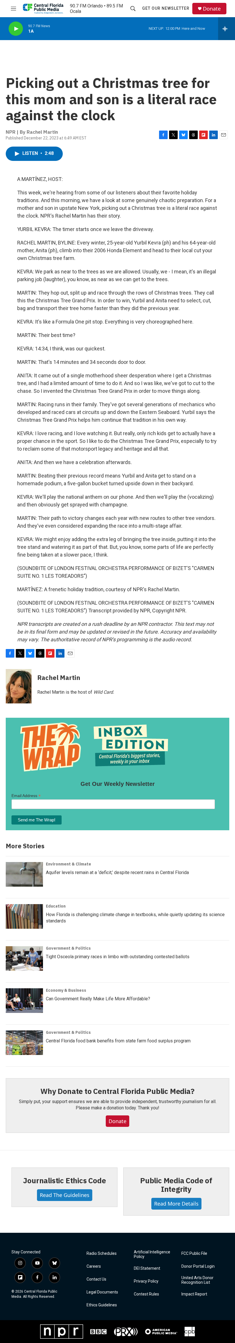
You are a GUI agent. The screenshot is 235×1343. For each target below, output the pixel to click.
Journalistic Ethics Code (64, 1180)
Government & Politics (68, 948)
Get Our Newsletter (165, 8)
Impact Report (194, 1294)
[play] (15, 28)
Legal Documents (102, 1292)
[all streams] (226, 28)
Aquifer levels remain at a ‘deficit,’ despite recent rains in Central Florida (117, 872)
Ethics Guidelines (102, 1305)
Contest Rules (146, 1294)
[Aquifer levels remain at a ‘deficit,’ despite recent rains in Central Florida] (24, 874)
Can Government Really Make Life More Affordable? (98, 998)
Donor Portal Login (198, 1266)
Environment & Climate (68, 864)
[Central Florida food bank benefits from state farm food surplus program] (24, 1042)
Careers (94, 1266)
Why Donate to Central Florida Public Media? (117, 1091)
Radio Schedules (102, 1253)
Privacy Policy (146, 1281)
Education (56, 906)
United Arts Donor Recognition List (197, 1280)
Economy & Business (66, 990)
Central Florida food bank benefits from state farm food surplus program (118, 1041)
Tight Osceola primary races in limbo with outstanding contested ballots (117, 956)
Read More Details (176, 1203)
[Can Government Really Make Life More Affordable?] (24, 1000)
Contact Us (96, 1279)
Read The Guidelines (64, 1195)
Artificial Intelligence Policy (152, 1254)
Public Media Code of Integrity (176, 1185)
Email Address (26, 795)
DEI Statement (147, 1268)
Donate (212, 9)
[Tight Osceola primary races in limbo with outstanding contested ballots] (24, 958)
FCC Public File (194, 1253)
